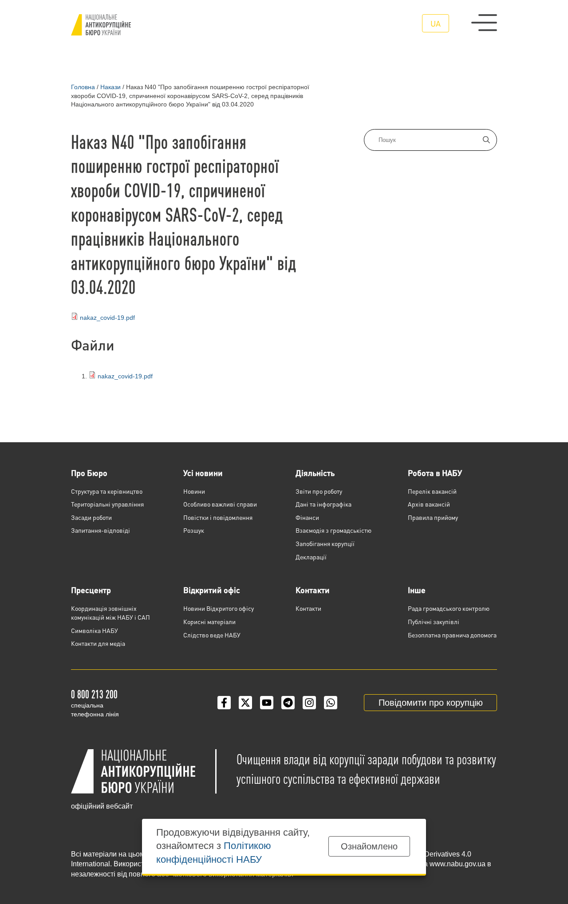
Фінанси (307, 517)
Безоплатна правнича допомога (452, 635)
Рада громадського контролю (448, 608)
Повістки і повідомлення (217, 517)
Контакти (313, 590)
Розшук (193, 530)
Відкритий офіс (211, 590)
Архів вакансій (429, 504)
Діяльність (315, 473)
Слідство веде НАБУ (212, 635)
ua (435, 23)
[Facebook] (224, 702)
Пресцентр (91, 590)
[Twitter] (245, 702)
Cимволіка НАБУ (94, 630)
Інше (417, 590)
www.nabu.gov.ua (457, 864)
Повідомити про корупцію (431, 702)
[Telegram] (288, 702)
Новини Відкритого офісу (218, 608)
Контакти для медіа (98, 643)
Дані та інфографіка (323, 504)
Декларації (311, 557)
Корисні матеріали (209, 621)
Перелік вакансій (432, 491)
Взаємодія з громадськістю (333, 530)
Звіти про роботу (319, 491)
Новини (194, 491)
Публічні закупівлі (433, 621)
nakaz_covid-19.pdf (107, 317)
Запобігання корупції (325, 543)
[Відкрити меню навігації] (484, 22)
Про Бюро (89, 473)
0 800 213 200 (94, 694)
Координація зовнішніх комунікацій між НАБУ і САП (110, 612)
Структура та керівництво (106, 491)
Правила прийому (433, 517)
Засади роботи (91, 517)
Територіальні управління (107, 504)
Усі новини (203, 473)
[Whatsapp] (330, 702)
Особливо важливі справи (220, 504)
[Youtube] (266, 702)
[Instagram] (309, 702)
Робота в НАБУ (435, 473)
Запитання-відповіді (100, 530)
